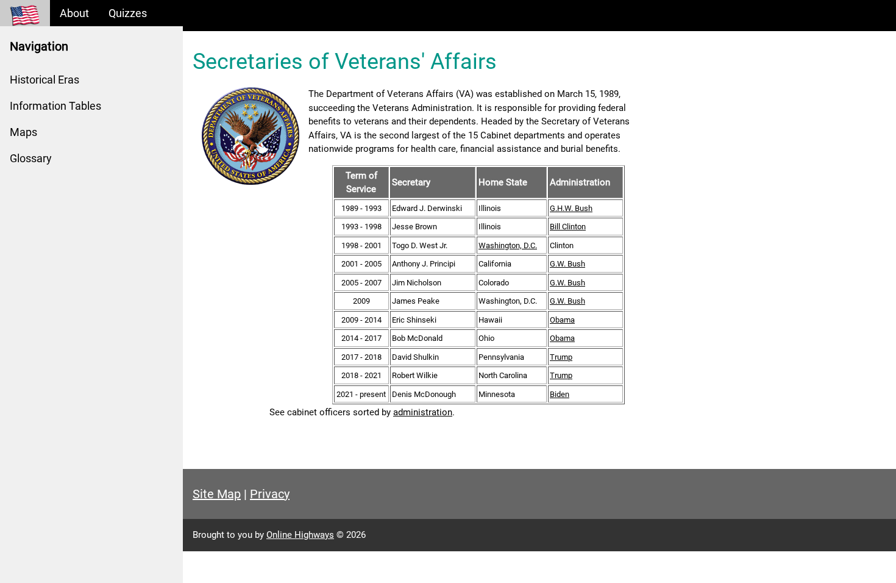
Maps (23, 132)
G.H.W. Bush (571, 208)
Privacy (270, 494)
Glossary (31, 158)
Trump (561, 357)
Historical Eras (44, 79)
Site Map (217, 494)
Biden (559, 394)
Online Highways (300, 534)
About (74, 13)
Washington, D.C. (507, 245)
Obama (562, 319)
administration (422, 412)
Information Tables (55, 105)
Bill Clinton (568, 226)
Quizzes (127, 13)
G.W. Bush (567, 263)
